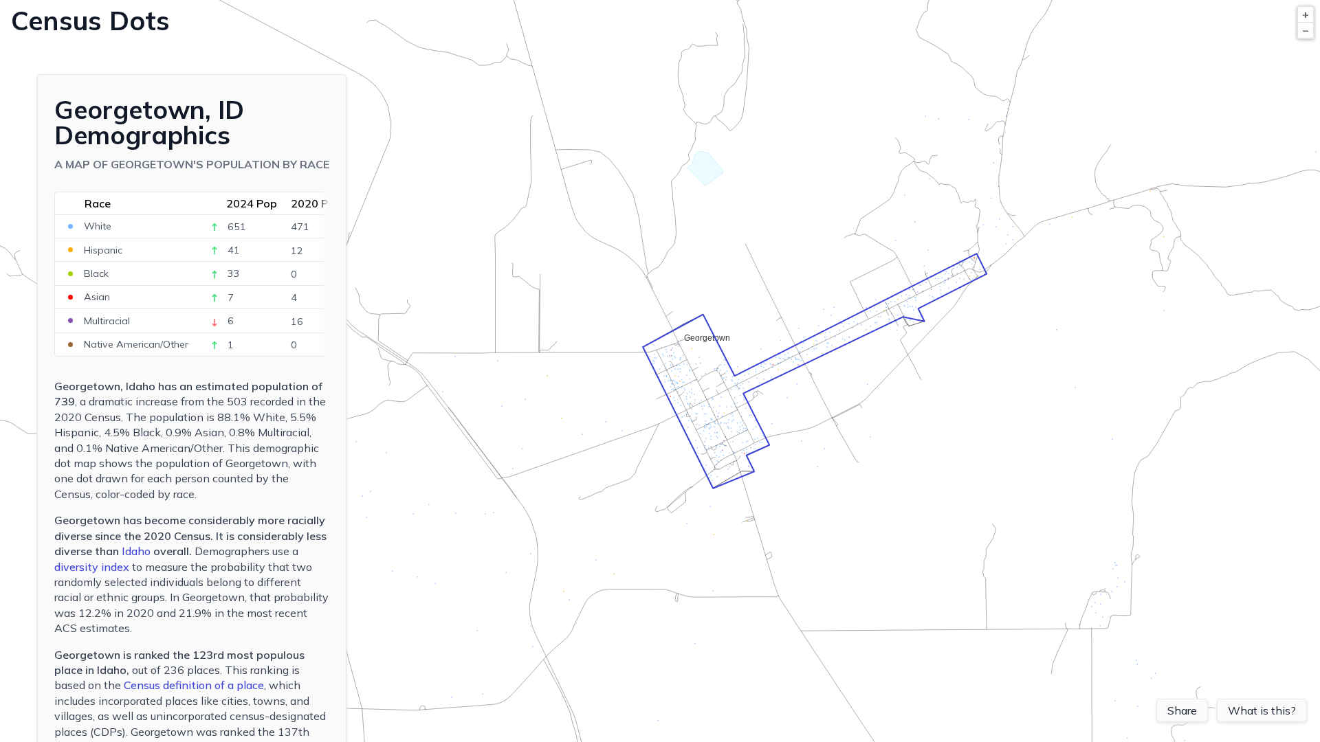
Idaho (136, 551)
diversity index (91, 567)
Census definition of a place (194, 685)
